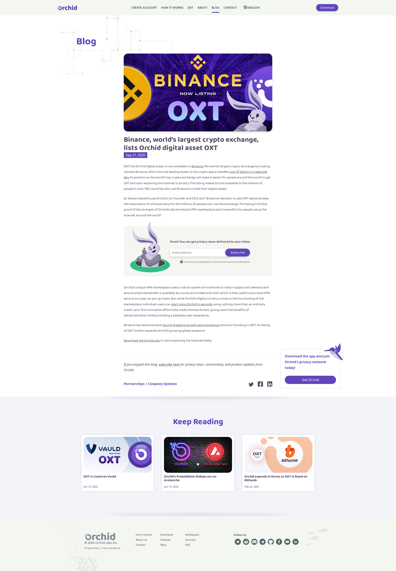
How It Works (172, 7)
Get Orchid (310, 379)
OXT (190, 7)
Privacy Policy (92, 548)
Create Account (144, 7)
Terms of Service (111, 548)
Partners (190, 540)
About (202, 7)
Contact (230, 7)
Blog (215, 7)
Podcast (165, 540)
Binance (197, 166)
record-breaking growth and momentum (191, 325)
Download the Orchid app (142, 340)
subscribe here (169, 364)
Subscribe (238, 252)
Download (327, 7)
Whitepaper (192, 534)
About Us (141, 540)
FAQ (187, 545)
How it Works (144, 534)
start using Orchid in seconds (191, 304)
